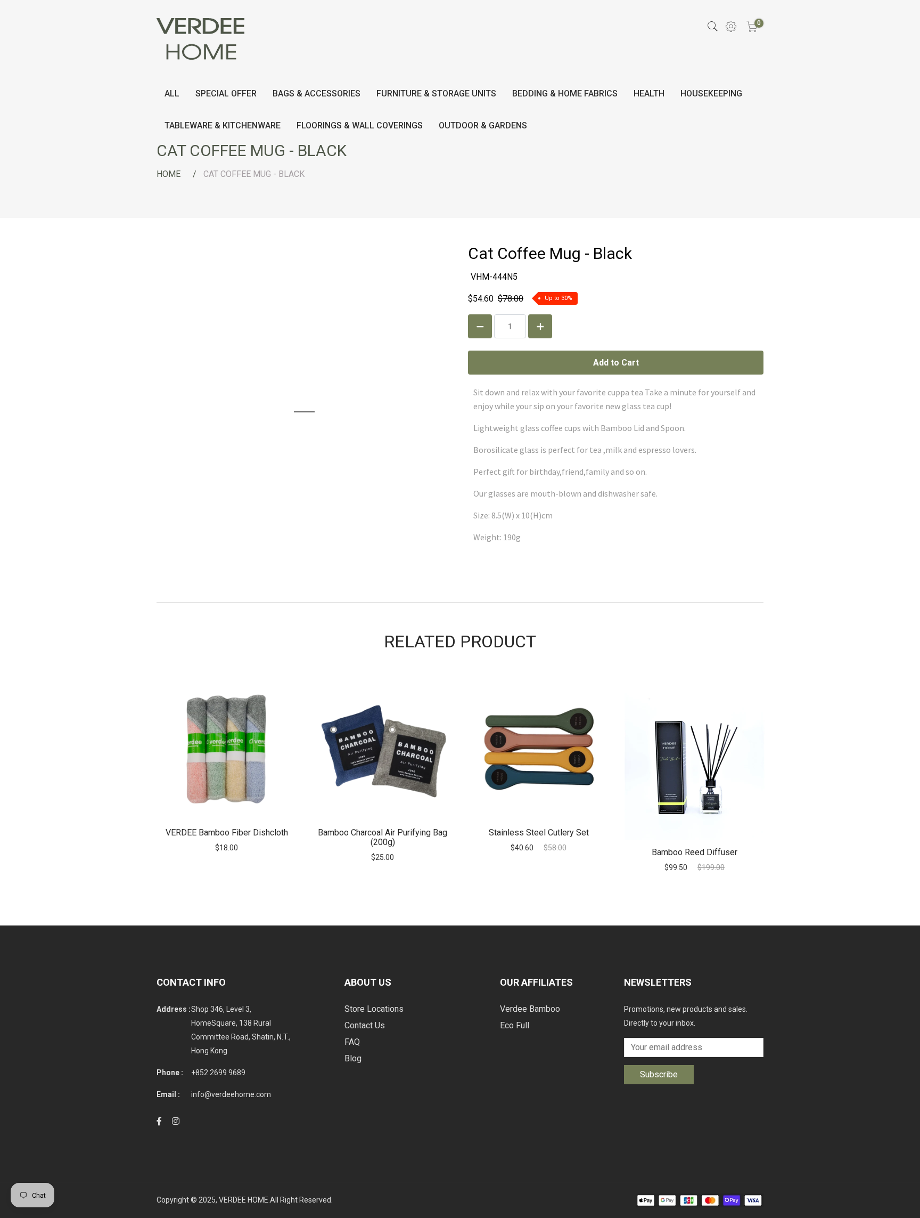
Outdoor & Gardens (483, 125)
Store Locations (374, 1009)
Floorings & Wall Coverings (360, 125)
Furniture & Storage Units (436, 93)
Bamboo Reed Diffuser (694, 852)
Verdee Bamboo (530, 1009)
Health (649, 93)
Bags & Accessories (316, 93)
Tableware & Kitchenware (223, 125)
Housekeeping (711, 93)
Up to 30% (558, 298)
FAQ (352, 1042)
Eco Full (514, 1025)
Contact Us (364, 1025)
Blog (353, 1058)
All (172, 93)
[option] (227, 766)
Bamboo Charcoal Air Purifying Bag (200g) (382, 837)
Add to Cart (226, 750)
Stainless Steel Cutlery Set (539, 832)
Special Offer (226, 93)
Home (168, 174)
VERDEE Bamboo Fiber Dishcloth (227, 832)
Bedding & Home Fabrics (565, 93)
